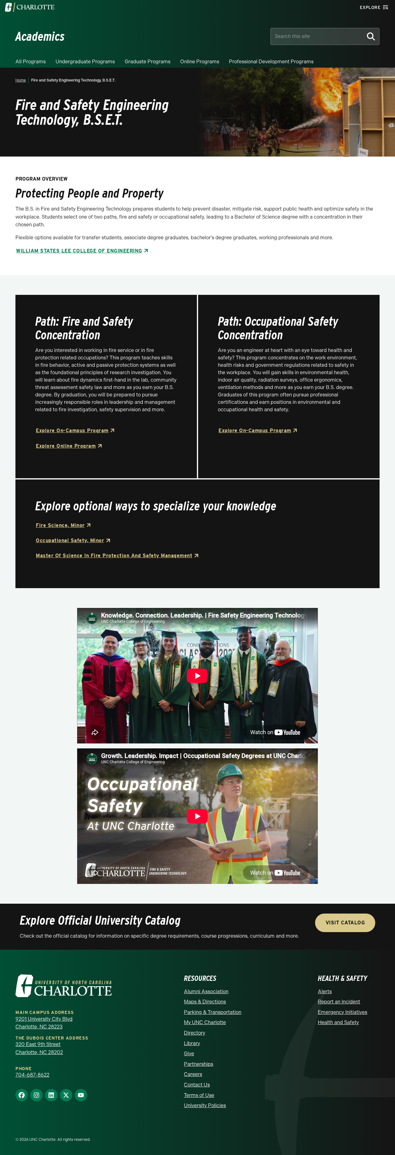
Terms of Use (199, 1095)
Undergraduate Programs (85, 62)
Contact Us (197, 1085)
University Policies (205, 1105)
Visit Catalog (345, 923)
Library (192, 1043)
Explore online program (66, 446)
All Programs (30, 62)
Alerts (325, 991)
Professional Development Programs (271, 62)
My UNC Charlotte (205, 1022)
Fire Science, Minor (60, 525)
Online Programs (199, 62)
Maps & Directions (205, 1002)
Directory (194, 1033)
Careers (193, 1074)
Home (20, 80)
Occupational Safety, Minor (70, 540)
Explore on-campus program (72, 430)
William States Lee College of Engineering (79, 251)
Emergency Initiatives (342, 1012)
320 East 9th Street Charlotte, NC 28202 (39, 1048)
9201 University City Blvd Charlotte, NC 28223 (44, 1023)
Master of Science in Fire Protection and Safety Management (114, 556)
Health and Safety (338, 1022)
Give (189, 1054)
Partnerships (198, 1064)
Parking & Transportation (212, 1012)
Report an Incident (339, 1002)
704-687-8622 (32, 1075)
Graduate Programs (147, 62)
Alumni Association (206, 991)
